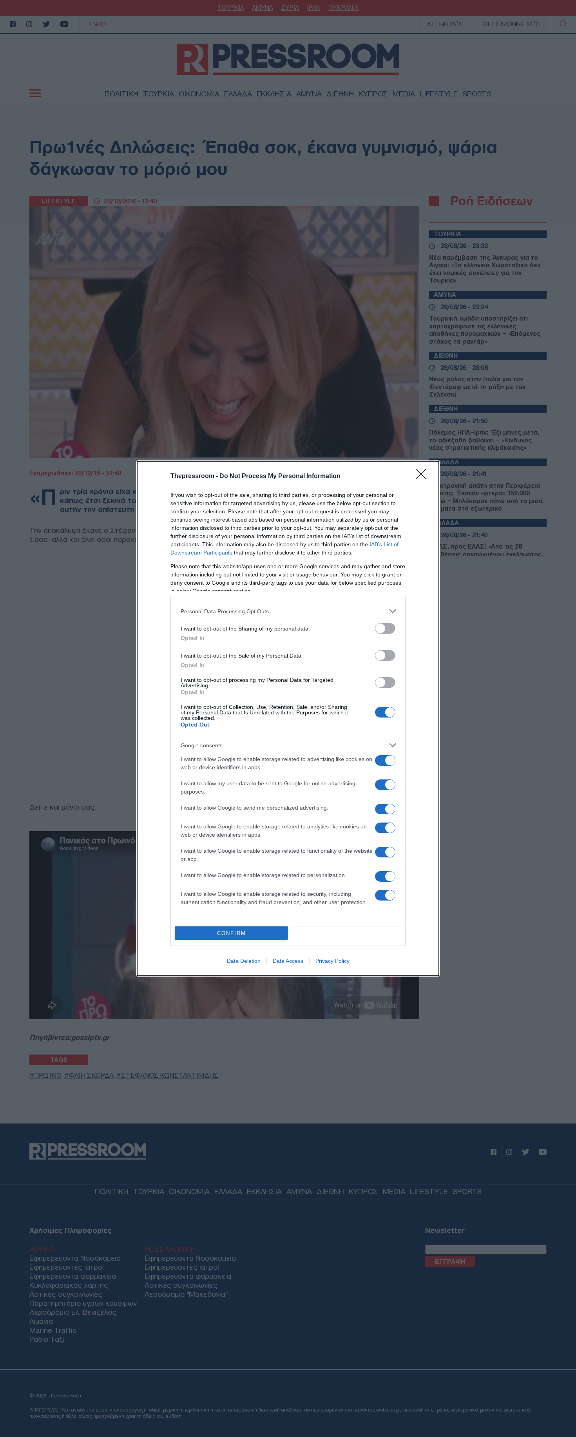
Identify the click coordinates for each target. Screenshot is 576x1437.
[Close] (423, 476)
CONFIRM (231, 933)
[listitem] (288, 611)
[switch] (385, 628)
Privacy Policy (332, 961)
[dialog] (288, 718)
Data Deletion (244, 961)
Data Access (288, 961)
